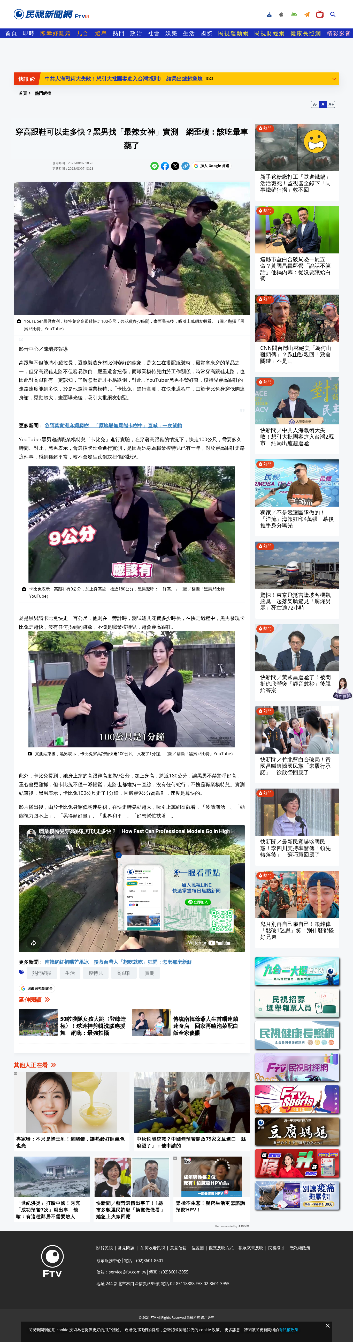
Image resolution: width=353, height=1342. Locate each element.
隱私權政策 (288, 1329)
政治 (136, 33)
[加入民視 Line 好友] (176, 894)
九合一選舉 (92, 33)
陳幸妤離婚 (55, 33)
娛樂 (171, 33)
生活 (189, 33)
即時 (29, 33)
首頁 (11, 33)
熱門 (119, 33)
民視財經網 (269, 33)
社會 (154, 33)
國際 (207, 33)
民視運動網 (233, 33)
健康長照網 (305, 33)
